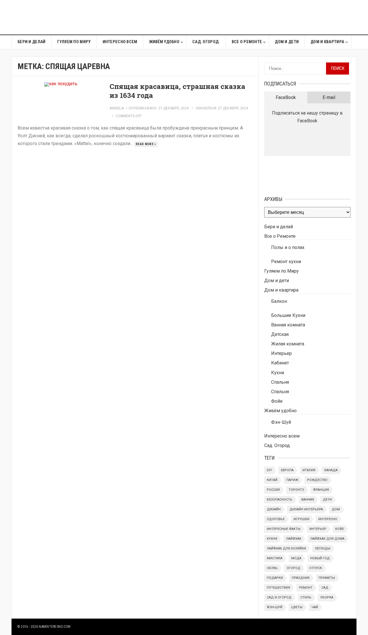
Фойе (277, 401)
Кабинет (280, 363)
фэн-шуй (274, 607)
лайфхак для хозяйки (286, 548)
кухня (272, 539)
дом (336, 509)
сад (324, 588)
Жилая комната (287, 344)
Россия (273, 490)
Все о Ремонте (247, 41)
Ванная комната (288, 325)
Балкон (279, 301)
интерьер (317, 529)
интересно (327, 519)
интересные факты (283, 529)
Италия (308, 470)
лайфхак (293, 539)
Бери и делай (31, 41)
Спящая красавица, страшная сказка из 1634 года (177, 91)
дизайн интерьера (306, 509)
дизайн (274, 509)
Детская (280, 334)
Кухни (277, 372)
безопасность (279, 499)
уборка (326, 597)
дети (327, 499)
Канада (331, 470)
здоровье (276, 519)
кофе (339, 529)
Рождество (317, 480)
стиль (305, 597)
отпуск (315, 568)
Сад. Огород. (206, 41)
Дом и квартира (327, 41)
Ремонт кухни (286, 261)
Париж (292, 480)
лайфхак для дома (327, 539)
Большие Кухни (288, 315)
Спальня (280, 382)
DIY (269, 470)
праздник (301, 578)
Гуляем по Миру (74, 41)
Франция (321, 490)
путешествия (278, 588)
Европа (287, 470)
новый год (320, 558)
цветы (296, 607)
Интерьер (281, 353)
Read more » (146, 144)
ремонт (306, 588)
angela (117, 108)
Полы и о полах (287, 247)
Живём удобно (164, 41)
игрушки (301, 519)
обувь (272, 568)
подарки (275, 578)
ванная (307, 499)
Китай (272, 480)
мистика (274, 558)
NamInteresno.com (54, 627)
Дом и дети (287, 41)
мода (296, 558)
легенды (322, 548)
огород (293, 568)
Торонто (296, 490)
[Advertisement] (251, 17)
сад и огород (279, 597)
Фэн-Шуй (281, 422)
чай (314, 607)
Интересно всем (120, 41)
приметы (327, 578)
